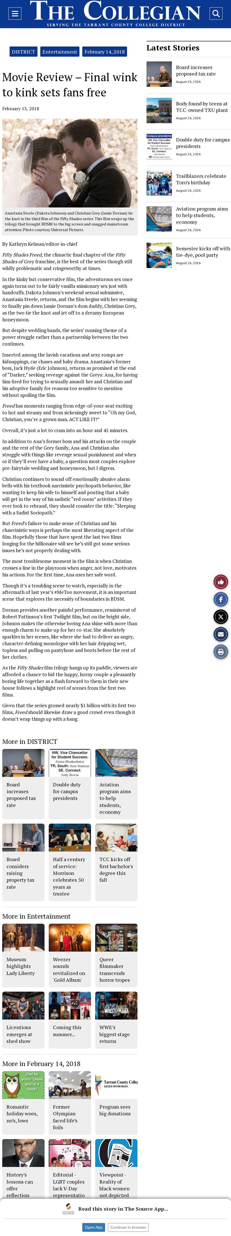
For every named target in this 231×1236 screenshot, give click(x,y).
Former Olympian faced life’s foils (65, 1117)
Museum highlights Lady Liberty (20, 966)
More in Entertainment (36, 916)
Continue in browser (128, 1227)
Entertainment (60, 51)
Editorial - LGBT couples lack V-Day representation (69, 1188)
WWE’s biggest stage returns (114, 1034)
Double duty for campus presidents (203, 142)
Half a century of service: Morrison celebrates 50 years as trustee (69, 876)
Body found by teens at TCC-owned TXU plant (202, 106)
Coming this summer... (67, 1030)
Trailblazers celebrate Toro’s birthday (201, 178)
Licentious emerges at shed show (19, 1034)
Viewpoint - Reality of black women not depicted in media (114, 1188)
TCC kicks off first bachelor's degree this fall (116, 869)
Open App (94, 1227)
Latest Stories (172, 47)
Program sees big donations (115, 1110)
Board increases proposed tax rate (196, 70)
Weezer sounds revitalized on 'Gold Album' (69, 969)
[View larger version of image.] (69, 163)
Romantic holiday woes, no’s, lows (21, 1113)
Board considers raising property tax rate (20, 873)
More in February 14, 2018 (41, 1063)
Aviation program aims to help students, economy (202, 215)
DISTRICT (23, 51)
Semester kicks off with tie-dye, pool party (203, 251)
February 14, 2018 (105, 51)
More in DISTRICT (29, 741)
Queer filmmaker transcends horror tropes (114, 969)
